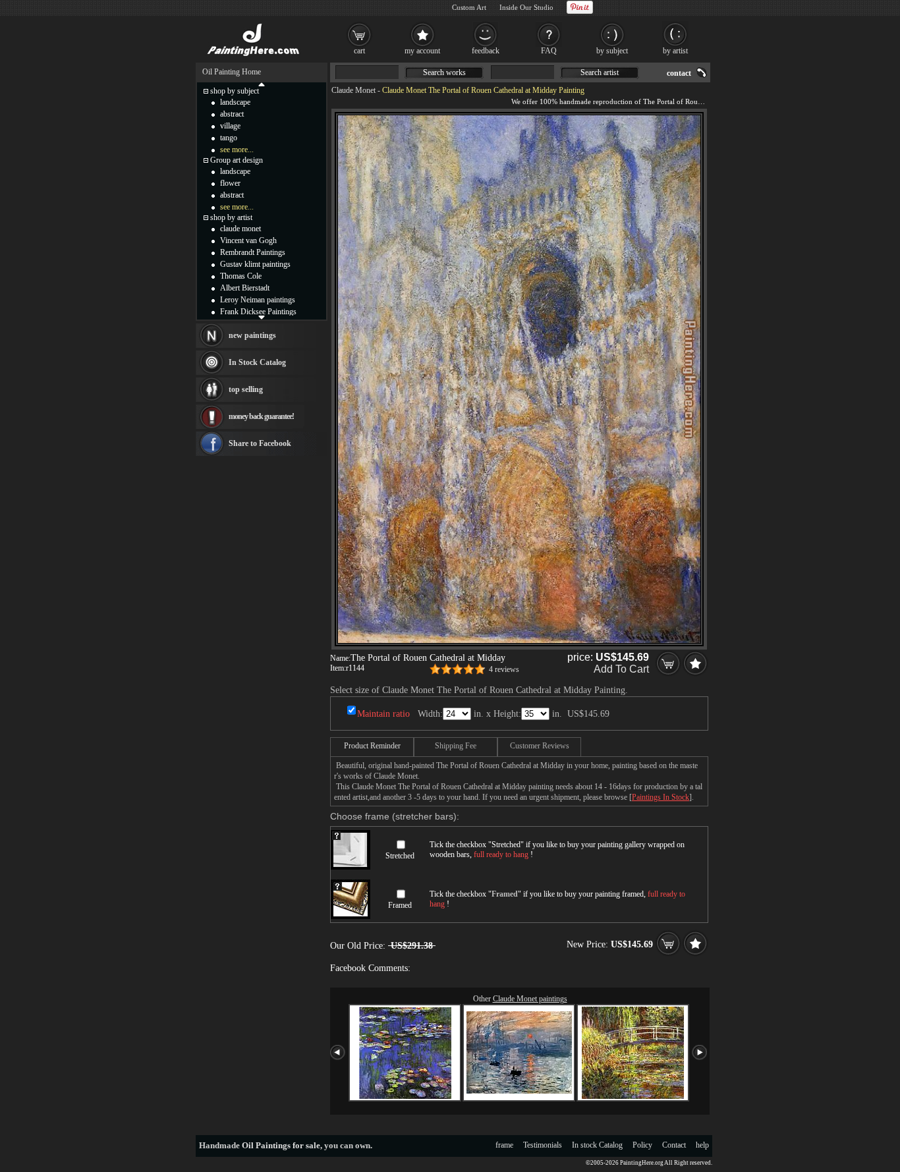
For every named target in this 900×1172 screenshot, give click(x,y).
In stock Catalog (597, 1145)
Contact (674, 1145)
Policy (642, 1145)
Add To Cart (621, 669)
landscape (235, 102)
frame (504, 1145)
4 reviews (504, 669)
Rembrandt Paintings (252, 252)
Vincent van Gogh (248, 240)
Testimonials (542, 1145)
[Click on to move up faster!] (261, 83)
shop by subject (234, 91)
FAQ (549, 50)
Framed (400, 905)
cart (359, 50)
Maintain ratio (383, 714)
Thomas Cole (241, 276)
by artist (675, 50)
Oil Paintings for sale (281, 1145)
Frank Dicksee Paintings (258, 311)
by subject (612, 50)
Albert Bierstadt (244, 288)
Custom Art (469, 7)
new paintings (252, 335)
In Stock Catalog (257, 362)
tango (228, 137)
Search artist (599, 72)
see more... (237, 149)
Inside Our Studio (526, 7)
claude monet (240, 228)
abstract (232, 114)
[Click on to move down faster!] (261, 316)
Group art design (236, 160)
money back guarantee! (261, 416)
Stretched (399, 855)
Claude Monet (353, 90)
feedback (485, 50)
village (230, 125)
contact (679, 73)
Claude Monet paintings (530, 998)
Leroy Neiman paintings (257, 299)
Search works (444, 72)
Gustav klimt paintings (255, 264)
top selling (246, 389)
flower (230, 183)
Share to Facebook (260, 443)
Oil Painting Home (231, 71)
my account (422, 50)
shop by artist (231, 217)
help (702, 1145)
